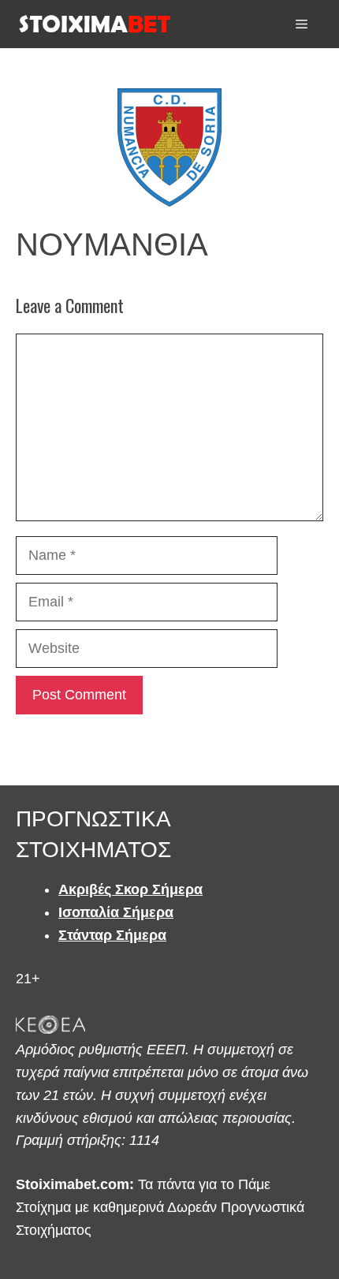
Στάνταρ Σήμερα (112, 935)
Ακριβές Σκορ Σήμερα (130, 889)
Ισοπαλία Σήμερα (115, 912)
